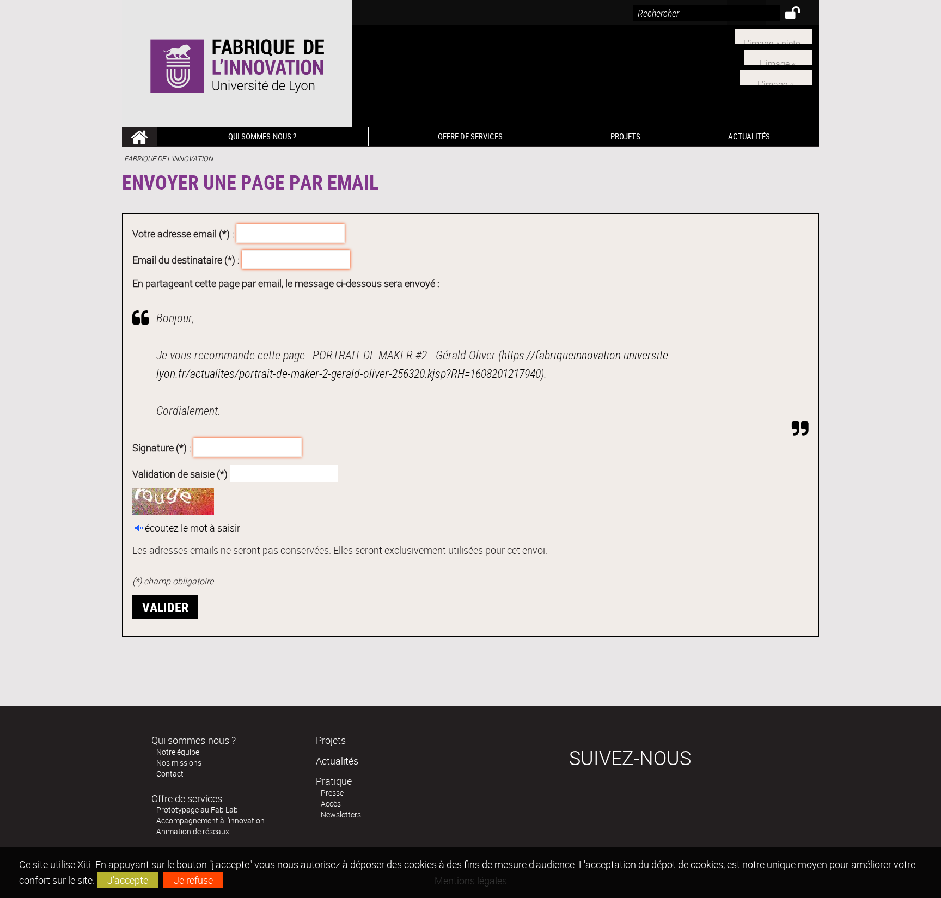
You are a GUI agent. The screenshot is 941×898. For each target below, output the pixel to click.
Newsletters (341, 814)
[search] (706, 13)
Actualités (337, 760)
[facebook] (776, 76)
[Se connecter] (799, 14)
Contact (170, 773)
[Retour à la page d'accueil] (237, 63)
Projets (331, 740)
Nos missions (178, 763)
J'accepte (127, 880)
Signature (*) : (161, 447)
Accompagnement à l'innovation (210, 820)
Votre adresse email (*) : (183, 233)
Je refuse (193, 880)
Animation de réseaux (192, 831)
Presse (332, 792)
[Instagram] (773, 35)
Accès (331, 803)
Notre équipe (177, 752)
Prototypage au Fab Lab (197, 809)
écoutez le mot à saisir (192, 527)
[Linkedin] (778, 55)
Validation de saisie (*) (180, 473)
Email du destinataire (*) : (186, 259)
